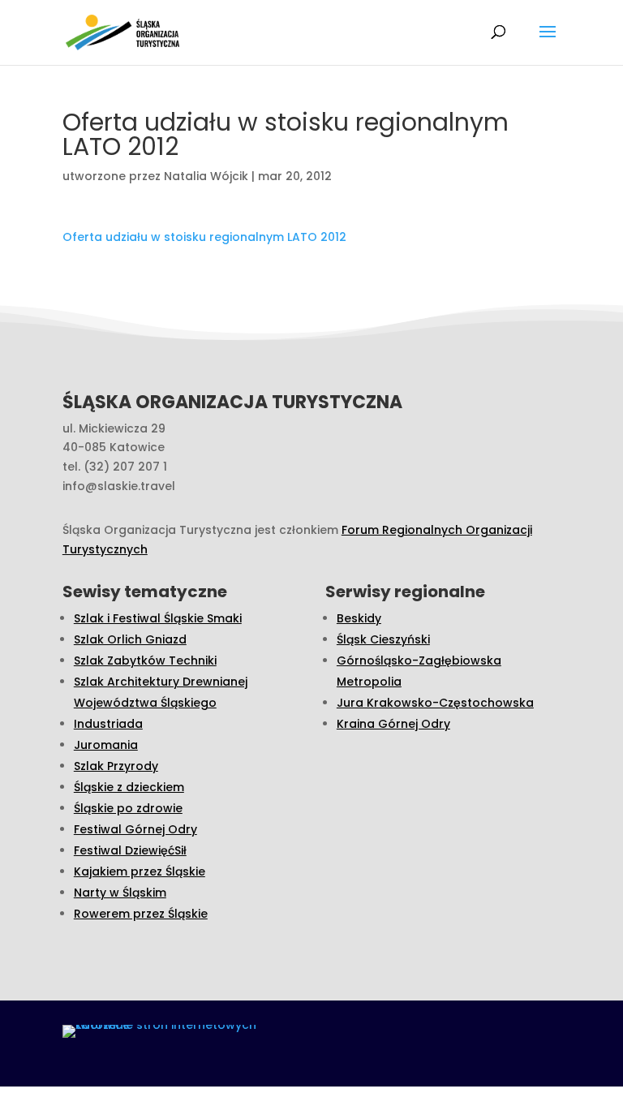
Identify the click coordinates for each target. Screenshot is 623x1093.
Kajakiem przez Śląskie (139, 871)
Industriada (108, 724)
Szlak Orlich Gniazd (130, 639)
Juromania (106, 745)
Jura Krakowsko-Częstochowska (435, 703)
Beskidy (359, 618)
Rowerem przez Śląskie (141, 914)
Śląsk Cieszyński (383, 639)
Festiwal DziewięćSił (130, 850)
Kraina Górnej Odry (393, 724)
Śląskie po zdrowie (128, 808)
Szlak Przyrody (116, 766)
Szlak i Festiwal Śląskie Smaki (158, 618)
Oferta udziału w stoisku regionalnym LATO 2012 (204, 237)
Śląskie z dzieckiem (129, 787)
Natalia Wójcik (206, 176)
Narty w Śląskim (120, 892)
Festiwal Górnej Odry (135, 829)
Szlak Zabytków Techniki (145, 660)
